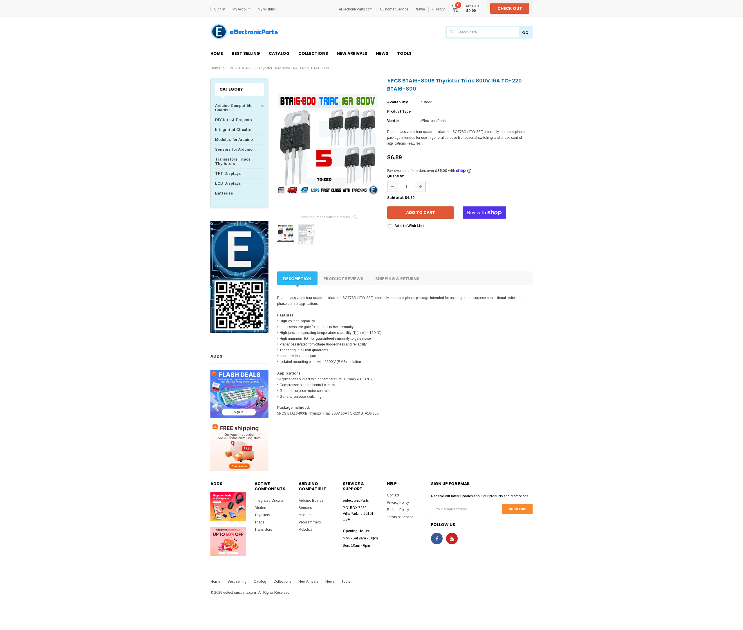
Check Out (509, 8)
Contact (393, 495)
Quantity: (395, 176)
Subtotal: (395, 198)
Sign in (219, 9)
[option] (327, 144)
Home (215, 68)
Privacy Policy (398, 503)
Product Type (398, 111)
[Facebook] (437, 538)
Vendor (393, 121)
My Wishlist (266, 9)
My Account (241, 9)
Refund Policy (398, 510)
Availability (397, 102)
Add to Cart (420, 212)
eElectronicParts (433, 121)
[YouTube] (452, 538)
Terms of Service (400, 517)
